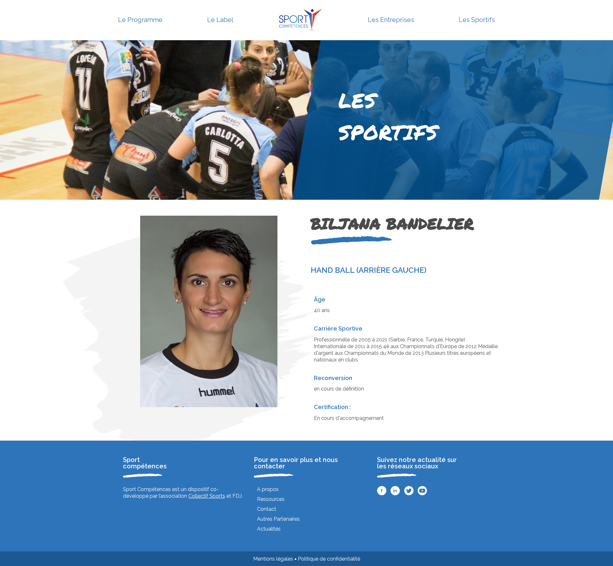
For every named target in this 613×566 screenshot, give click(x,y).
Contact (266, 509)
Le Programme (140, 20)
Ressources (270, 499)
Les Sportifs (477, 20)
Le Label (220, 20)
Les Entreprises (391, 20)
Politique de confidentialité (329, 559)
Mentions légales (273, 559)
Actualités (269, 529)
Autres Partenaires (278, 519)
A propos (268, 489)
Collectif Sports (206, 496)
